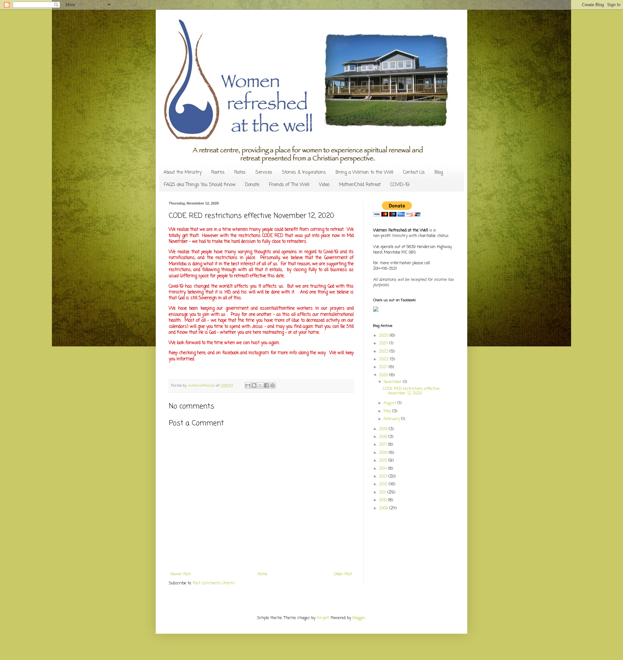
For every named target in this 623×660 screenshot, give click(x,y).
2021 (384, 367)
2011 (383, 492)
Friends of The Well (289, 184)
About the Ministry (183, 172)
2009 (384, 508)
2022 (384, 359)
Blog (438, 172)
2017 (383, 445)
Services (263, 172)
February (392, 419)
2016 (384, 453)
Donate (252, 184)
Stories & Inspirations (304, 172)
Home (262, 574)
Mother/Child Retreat (360, 184)
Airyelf (323, 618)
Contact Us (414, 172)
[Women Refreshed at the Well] (375, 311)
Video (324, 184)
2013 (383, 476)
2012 (384, 484)
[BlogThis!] (254, 385)
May (388, 411)
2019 (384, 429)
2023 (384, 352)
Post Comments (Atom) (214, 583)
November (393, 382)
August (390, 403)
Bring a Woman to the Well (364, 172)
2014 (383, 469)
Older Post (343, 574)
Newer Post (180, 574)
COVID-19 (399, 184)
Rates (240, 172)
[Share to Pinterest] (272, 385)
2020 (384, 375)
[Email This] (248, 385)
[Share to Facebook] (266, 385)
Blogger (358, 618)
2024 (384, 343)
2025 (384, 336)
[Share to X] (260, 385)
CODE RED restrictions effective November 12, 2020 (411, 391)
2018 (383, 437)
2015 (383, 461)
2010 (383, 500)
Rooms (218, 172)
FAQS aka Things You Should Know (199, 184)
